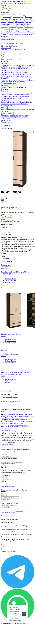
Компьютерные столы (20, 115)
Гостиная (4, 63)
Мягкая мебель (10, 418)
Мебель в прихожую (7, 416)
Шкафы (3, 107)
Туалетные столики (22, 76)
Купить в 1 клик (6, 221)
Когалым (28, 17)
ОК (24, 614)
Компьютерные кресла (8, 83)
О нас (15, 3)
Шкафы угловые (28, 109)
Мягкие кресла (23, 87)
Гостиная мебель (12, 414)
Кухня (3, 91)
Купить (4, 202)
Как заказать (25, 426)
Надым (28, 22)
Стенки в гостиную (7, 65)
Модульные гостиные (21, 65)
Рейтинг (3, 492)
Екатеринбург (18, 17)
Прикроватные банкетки (23, 74)
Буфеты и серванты (12, 67)
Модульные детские (7, 80)
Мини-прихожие (26, 421)
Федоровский (13, 34)
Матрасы (24, 72)
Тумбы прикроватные (8, 76)
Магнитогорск (24, 19)
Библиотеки (23, 69)
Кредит (10, 3)
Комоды (9, 82)
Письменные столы (7, 117)
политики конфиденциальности (12, 463)
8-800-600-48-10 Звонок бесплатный (13, 49)
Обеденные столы (7, 115)
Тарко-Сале (22, 32)
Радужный (14, 29)
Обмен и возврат (14, 426)
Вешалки (23, 102)
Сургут (13, 32)
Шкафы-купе (18, 109)
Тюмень (30, 32)
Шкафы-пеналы (15, 104)
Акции (9, 120)
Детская (3, 78)
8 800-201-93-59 (6, 48)
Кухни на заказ (18, 96)
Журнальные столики (21, 117)
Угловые (9, 87)
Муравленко (19, 22)
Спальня (4, 70)
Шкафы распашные (7, 109)
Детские (15, 87)
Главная (3, 1)
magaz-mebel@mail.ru (10, 46)
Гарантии (27, 3)
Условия (8, 219)
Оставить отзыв (6, 258)
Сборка (3, 5)
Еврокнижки (5, 89)
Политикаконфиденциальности (8, 429)
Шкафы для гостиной (26, 67)
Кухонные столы (18, 94)
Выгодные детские (7, 423)
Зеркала (11, 74)
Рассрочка (15, 221)
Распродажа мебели (20, 419)
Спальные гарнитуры (8, 72)
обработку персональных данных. (20, 440)
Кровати (18, 72)
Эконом (9, 122)
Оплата (25, 1)
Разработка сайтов (7, 444)
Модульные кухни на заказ (10, 93)
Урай (5, 34)
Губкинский (7, 17)
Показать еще (6, 391)
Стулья (26, 94)
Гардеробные (5, 111)
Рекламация (5, 426)
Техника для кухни (14, 98)
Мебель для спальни (25, 414)
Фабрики (20, 3)
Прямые (3, 87)
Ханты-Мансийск (26, 34)
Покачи (5, 29)
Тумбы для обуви (13, 102)
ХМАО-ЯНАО (18, 1)
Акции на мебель (19, 423)
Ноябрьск (12, 27)
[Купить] (1, 288)
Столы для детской (18, 82)
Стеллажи (4, 69)
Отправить (5, 507)
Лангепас (14, 19)
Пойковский (29, 27)
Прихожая (4, 100)
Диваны (4, 85)
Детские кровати (20, 80)
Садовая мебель (6, 118)
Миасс (10, 22)
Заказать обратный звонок (9, 458)
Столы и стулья (6, 113)
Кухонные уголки (7, 96)
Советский (24, 29)
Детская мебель (20, 416)
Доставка (9, 1)
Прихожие (4, 102)
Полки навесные (13, 69)
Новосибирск (18, 24)
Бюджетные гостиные (8, 421)
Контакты (4, 3)
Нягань (20, 27)
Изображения (5, 503)
